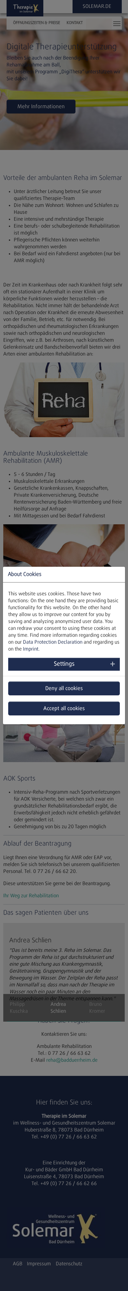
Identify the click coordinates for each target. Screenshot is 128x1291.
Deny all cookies (64, 688)
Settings (64, 664)
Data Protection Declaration (52, 642)
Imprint (30, 649)
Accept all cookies (64, 708)
